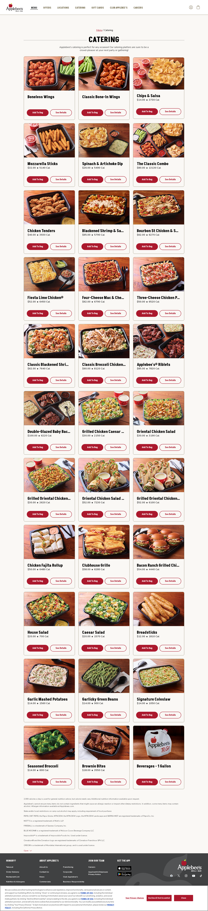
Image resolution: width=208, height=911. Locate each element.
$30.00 (93, 435)
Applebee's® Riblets (153, 364)
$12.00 (148, 636)
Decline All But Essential (159, 897)
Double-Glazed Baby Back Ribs (49, 431)
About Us (43, 867)
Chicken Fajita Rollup (45, 565)
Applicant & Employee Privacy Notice (98, 873)
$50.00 (148, 301)
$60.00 (93, 368)
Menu (99, 30)
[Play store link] (124, 874)
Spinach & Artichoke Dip (102, 164)
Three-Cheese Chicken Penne (158, 297)
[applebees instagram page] (186, 875)
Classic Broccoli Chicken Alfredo (104, 364)
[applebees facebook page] (171, 875)
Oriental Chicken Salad (156, 431)
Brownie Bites (94, 766)
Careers (91, 867)
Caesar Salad (93, 632)
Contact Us (44, 872)
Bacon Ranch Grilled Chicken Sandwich (158, 565)
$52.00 (39, 301)
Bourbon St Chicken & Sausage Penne (158, 231)
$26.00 (93, 167)
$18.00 (93, 770)
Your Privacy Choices (134, 897)
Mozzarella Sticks (43, 164)
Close (183, 897)
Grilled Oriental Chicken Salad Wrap (158, 498)
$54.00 (148, 569)
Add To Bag (37, 112)
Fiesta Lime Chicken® (45, 297)
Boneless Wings (41, 97)
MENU (34, 7)
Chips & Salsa (148, 96)
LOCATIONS (63, 7)
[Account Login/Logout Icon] (191, 7)
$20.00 (38, 636)
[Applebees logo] (14, 7)
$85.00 (148, 368)
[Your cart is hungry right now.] (198, 7)
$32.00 (39, 167)
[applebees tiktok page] (199, 875)
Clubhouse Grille (96, 565)
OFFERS (47, 7)
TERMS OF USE (86, 893)
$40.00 (39, 234)
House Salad (38, 632)
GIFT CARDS (98, 7)
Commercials (45, 881)
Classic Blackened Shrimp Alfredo (49, 364)
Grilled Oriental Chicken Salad (49, 498)
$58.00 (93, 569)
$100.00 (40, 435)
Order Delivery (12, 872)
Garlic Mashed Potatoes (48, 699)
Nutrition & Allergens (15, 881)
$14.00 (148, 99)
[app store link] (124, 868)
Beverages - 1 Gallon (154, 766)
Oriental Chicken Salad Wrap (104, 498)
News (41, 877)
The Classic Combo (152, 164)
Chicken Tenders (41, 231)
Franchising (68, 867)
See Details (61, 112)
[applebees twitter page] (178, 875)
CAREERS (138, 7)
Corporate (67, 872)
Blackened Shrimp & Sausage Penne (104, 231)
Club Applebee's (70, 877)
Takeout (9, 867)
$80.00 (149, 167)
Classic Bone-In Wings (101, 97)
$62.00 (148, 234)
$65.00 (93, 234)
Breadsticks (147, 632)
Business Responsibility (73, 881)
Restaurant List (12, 877)
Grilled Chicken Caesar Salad (104, 431)
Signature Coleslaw (153, 699)
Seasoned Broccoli (43, 766)
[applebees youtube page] (193, 875)
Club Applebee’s (118, 7)
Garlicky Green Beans (100, 699)
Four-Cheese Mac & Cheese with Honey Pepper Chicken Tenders (104, 297)
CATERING (80, 7)
